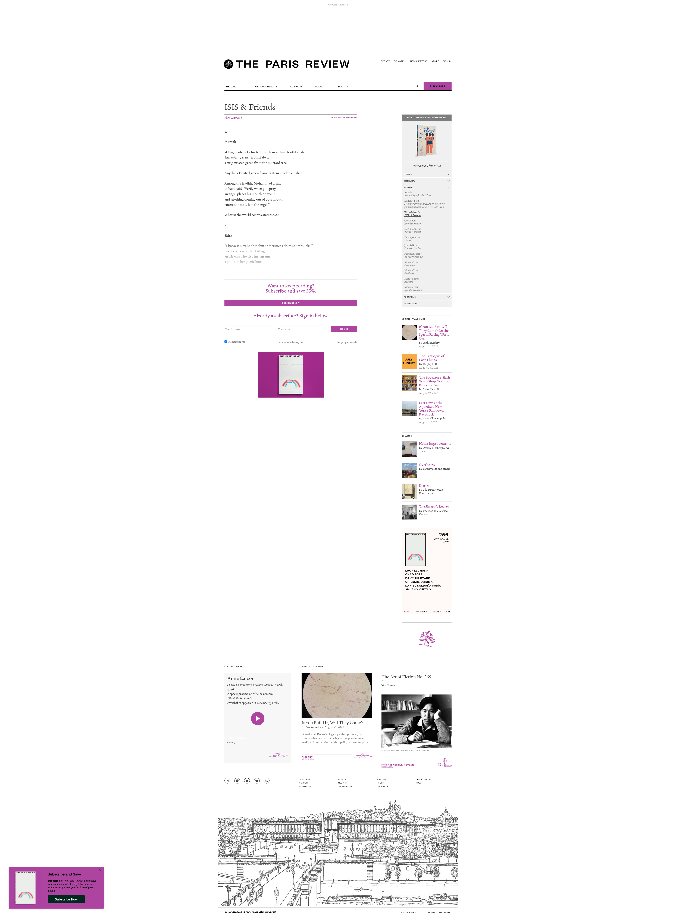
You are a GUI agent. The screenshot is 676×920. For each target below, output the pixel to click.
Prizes (380, 782)
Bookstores (383, 786)
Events (385, 61)
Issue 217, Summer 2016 (344, 117)
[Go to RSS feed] (267, 781)
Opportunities (424, 779)
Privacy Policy (410, 912)
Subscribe (437, 86)
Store (435, 61)
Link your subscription (291, 342)
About (341, 86)
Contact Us (305, 786)
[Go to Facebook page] (237, 781)
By (383, 681)
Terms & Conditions (440, 912)
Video (419, 782)
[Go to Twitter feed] (247, 781)
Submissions (345, 786)
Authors (296, 86)
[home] (286, 65)
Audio (319, 86)
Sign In (447, 61)
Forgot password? (347, 342)
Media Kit (343, 782)
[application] (257, 735)
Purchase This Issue (426, 165)
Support (304, 782)
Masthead (382, 779)
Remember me (236, 342)
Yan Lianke (388, 685)
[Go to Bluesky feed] (257, 781)
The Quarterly (264, 86)
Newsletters (419, 61)
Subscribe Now (66, 899)
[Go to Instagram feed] (227, 781)
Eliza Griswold (233, 118)
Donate (399, 61)
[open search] (417, 86)
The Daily (231, 86)
